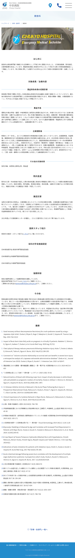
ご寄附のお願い (22, 545)
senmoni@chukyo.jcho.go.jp (26, 283)
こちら (25, 234)
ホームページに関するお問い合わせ (58, 545)
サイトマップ (42, 545)
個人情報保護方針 (11, 545)
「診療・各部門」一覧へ (39, 529)
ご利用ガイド (33, 545)
